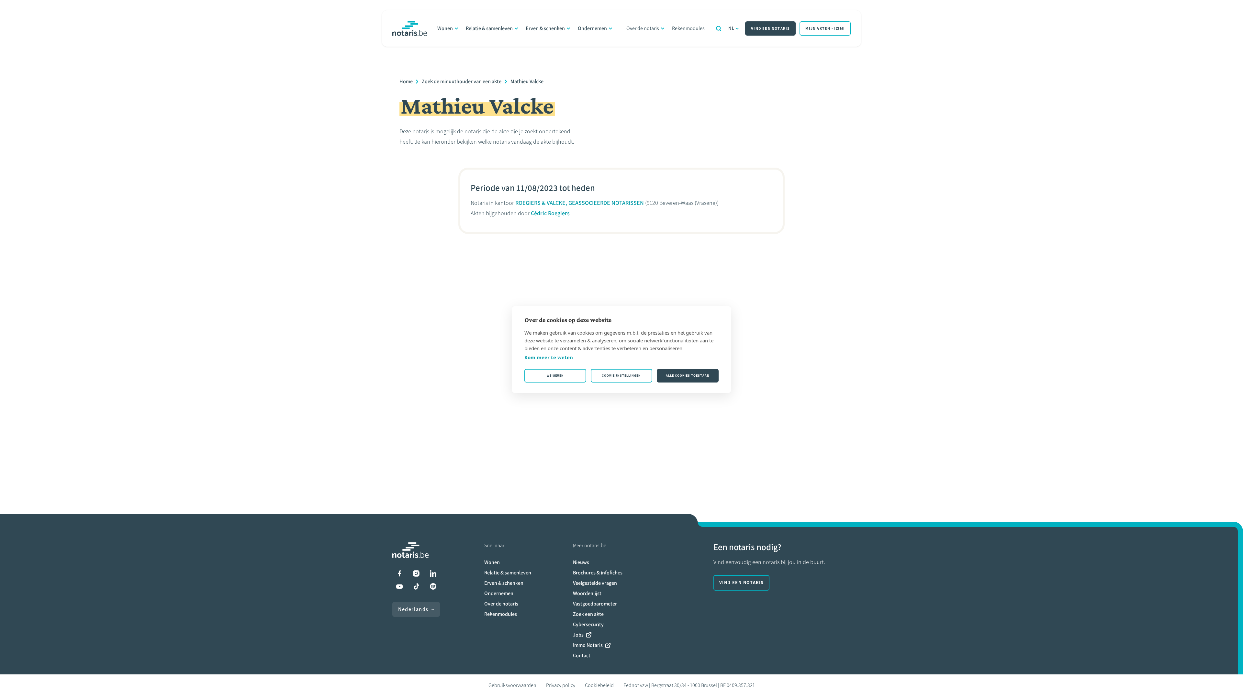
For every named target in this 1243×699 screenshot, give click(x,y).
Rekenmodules (688, 28)
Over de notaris (642, 28)
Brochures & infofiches (597, 573)
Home (406, 81)
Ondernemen (592, 28)
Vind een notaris (770, 28)
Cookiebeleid (599, 685)
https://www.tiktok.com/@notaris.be (416, 586)
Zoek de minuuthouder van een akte (461, 81)
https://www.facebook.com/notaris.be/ (399, 573)
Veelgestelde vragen (595, 583)
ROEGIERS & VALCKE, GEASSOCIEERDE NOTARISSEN (579, 202)
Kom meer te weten (548, 357)
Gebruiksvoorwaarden (512, 685)
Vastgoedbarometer (595, 604)
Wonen (445, 28)
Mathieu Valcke (526, 81)
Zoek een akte (588, 614)
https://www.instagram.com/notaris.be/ (416, 573)
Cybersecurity (588, 624)
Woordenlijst (587, 593)
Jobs (578, 635)
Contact (581, 655)
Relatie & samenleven (489, 28)
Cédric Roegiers (550, 213)
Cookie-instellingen (621, 375)
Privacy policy (560, 685)
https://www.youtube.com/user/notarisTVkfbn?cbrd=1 (399, 586)
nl (731, 28)
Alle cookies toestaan (688, 375)
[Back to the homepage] (409, 28)
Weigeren (555, 375)
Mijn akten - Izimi (825, 28)
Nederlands (413, 609)
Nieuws (581, 562)
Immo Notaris (588, 645)
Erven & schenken (545, 28)
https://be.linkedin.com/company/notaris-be (433, 573)
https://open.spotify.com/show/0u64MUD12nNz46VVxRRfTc (433, 586)
